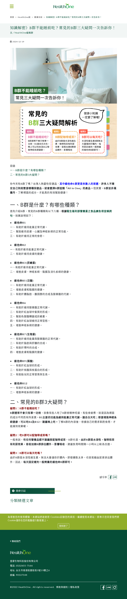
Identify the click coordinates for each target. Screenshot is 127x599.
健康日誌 (38, 17)
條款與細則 (62, 587)
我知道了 (63, 525)
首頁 (12, 17)
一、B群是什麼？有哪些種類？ (28, 170)
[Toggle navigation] (12, 6)
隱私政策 (74, 587)
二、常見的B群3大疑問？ (25, 174)
